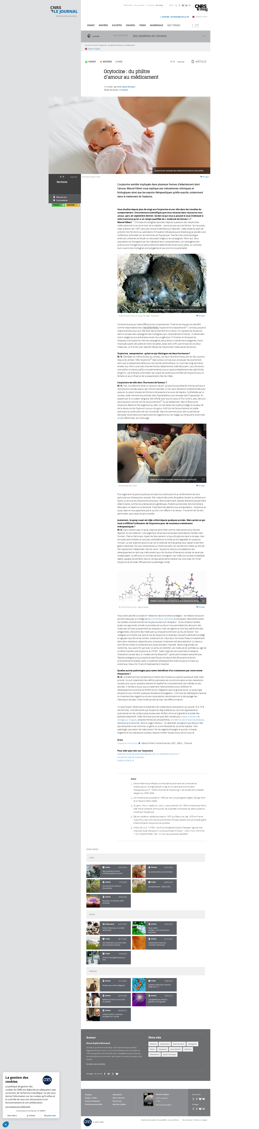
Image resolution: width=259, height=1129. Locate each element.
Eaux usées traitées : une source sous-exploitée (159, 930)
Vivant (91, 25)
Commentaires (62, 200)
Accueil (88, 45)
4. (132, 816)
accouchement (175, 1049)
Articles (95, 45)
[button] (5, 1124)
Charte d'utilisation (92, 1101)
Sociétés (117, 25)
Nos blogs (159, 5)
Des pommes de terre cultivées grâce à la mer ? (113, 872)
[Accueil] (64, 10)
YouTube (186, 5)
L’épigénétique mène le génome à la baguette (157, 1001)
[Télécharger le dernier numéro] (148, 1099)
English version (201, 16)
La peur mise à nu (125, 760)
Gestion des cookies (149, 1120)
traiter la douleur (189, 716)
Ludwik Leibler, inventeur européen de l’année (113, 1015)
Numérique (156, 25)
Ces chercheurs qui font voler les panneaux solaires (114, 944)
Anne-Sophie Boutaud (126, 86)
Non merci (12, 1115)
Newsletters (117, 1094)
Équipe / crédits (91, 1098)
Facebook (179, 5)
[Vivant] (93, 871)
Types (197, 25)
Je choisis (31, 1115)
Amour (152, 1049)
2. (132, 797)
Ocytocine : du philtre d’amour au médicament (117, 45)
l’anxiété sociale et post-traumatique (187, 719)
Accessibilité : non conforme (168, 1120)
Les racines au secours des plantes (112, 887)
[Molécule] (93, 985)
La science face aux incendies (160, 872)
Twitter (176, 5)
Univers (130, 25)
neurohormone (178, 1044)
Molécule (153, 1044)
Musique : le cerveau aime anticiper (113, 902)
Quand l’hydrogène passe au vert (114, 959)
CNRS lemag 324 (162, 1098)
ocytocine (187, 1049)
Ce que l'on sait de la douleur (130, 757)
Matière (103, 25)
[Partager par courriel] (110, 1073)
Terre (142, 25)
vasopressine (164, 1044)
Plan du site (117, 1101)
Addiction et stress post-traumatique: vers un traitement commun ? (148, 754)
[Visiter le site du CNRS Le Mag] (201, 8)
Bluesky (183, 5)
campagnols (192, 1044)
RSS (189, 5)
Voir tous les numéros (163, 1105)
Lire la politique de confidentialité (17, 1107)
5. (132, 827)
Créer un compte (200, 1120)
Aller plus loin (61, 197)
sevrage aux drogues (126, 719)
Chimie (118, 61)
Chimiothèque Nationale (161, 619)
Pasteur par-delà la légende (114, 985)
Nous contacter (119, 1098)
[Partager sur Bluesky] (200, 1109)
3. (132, 805)
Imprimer (73, 177)
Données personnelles (93, 1104)
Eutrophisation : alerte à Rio (159, 887)
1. (132, 783)
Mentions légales (119, 1104)
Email (203, 1109)
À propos (88, 1094)
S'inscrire (150, 5)
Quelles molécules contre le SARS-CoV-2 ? (159, 986)
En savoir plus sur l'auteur (95, 1064)
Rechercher (128, 5)
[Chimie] (93, 928)
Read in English (94, 49)
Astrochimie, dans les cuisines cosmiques (157, 944)
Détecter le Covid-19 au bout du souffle (114, 1001)
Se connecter (139, 5)
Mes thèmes (173, 25)
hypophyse (163, 1049)
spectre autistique (169, 1054)
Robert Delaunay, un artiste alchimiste (113, 929)
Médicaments (154, 1054)
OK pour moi (50, 1115)
